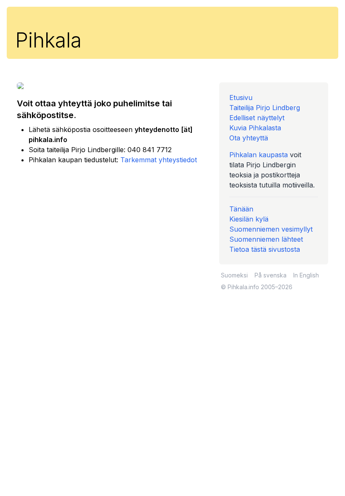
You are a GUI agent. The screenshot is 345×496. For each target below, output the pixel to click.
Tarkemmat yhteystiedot (158, 160)
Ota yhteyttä (248, 138)
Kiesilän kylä (248, 219)
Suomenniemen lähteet (266, 239)
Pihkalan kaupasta (258, 154)
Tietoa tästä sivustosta (264, 249)
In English (306, 275)
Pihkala (48, 40)
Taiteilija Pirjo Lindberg (264, 107)
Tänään (241, 209)
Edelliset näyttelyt (256, 117)
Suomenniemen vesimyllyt (271, 229)
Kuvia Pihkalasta (255, 128)
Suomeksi (234, 275)
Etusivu (240, 97)
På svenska (271, 275)
